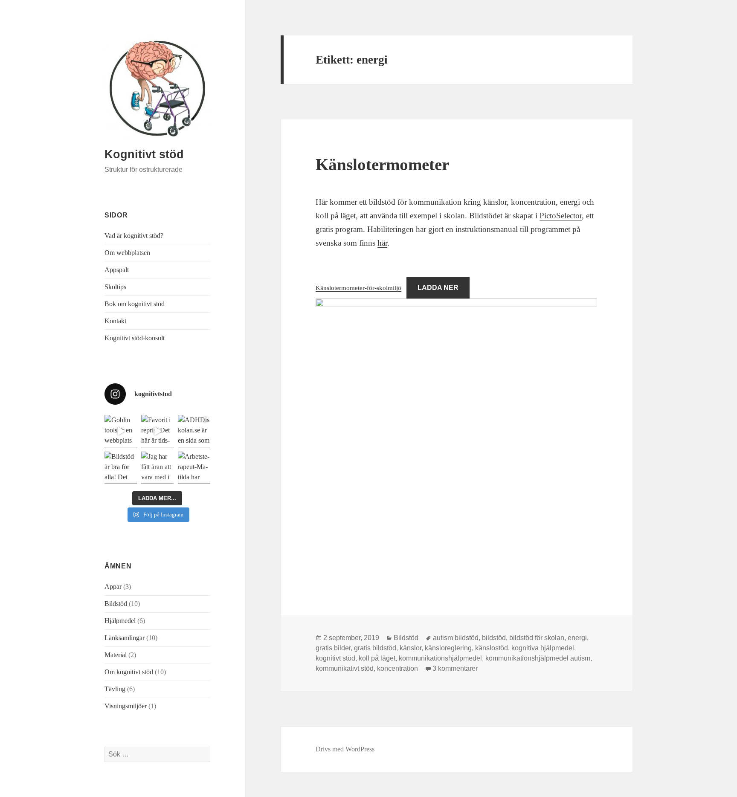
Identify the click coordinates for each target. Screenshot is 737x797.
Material (115, 654)
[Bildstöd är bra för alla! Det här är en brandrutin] (120, 468)
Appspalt (116, 269)
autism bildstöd (456, 637)
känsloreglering (448, 648)
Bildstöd (115, 603)
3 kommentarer (455, 668)
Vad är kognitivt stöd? (133, 235)
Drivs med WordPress (345, 749)
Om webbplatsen (127, 252)
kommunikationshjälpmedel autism (537, 658)
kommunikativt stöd (345, 668)
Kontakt (115, 321)
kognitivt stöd (335, 658)
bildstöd (494, 637)
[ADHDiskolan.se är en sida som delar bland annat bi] (194, 431)
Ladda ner (438, 287)
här (382, 242)
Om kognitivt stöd (128, 671)
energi (577, 637)
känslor (410, 648)
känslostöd (491, 648)
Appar (113, 586)
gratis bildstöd (375, 648)
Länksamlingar (124, 637)
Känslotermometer (382, 164)
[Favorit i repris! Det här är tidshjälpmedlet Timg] (157, 431)
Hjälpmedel (120, 620)
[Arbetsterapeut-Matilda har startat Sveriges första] (194, 468)
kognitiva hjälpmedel (542, 648)
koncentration (397, 668)
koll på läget (377, 658)
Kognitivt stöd (144, 154)
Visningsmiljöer (125, 706)
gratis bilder (333, 648)
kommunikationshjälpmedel (440, 658)
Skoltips (115, 286)
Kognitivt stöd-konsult (134, 338)
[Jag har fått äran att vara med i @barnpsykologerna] (157, 468)
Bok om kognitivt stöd (134, 303)
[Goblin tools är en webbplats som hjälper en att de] (120, 431)
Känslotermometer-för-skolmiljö (358, 287)
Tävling (114, 689)
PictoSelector (561, 215)
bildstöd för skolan (536, 637)
